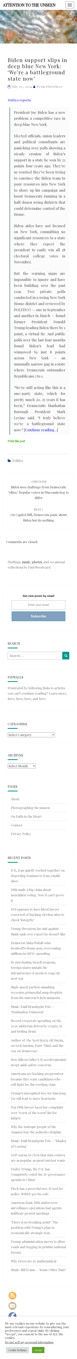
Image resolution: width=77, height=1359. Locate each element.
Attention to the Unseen (29, 5)
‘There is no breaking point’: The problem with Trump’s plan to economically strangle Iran (34, 1227)
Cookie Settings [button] (17, 1350)
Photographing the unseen (30, 808)
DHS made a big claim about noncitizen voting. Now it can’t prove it (37, 895)
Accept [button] (38, 1350)
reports (19, 100)
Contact (16, 825)
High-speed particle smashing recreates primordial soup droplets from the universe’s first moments (36, 992)
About (15, 799)
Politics (17, 461)
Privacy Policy (21, 834)
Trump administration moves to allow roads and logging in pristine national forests (38, 1246)
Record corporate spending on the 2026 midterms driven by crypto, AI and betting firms (36, 1026)
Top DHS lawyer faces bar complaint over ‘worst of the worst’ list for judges (37, 1112)
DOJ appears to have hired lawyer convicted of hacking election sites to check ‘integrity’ (37, 914)
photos (37, 562)
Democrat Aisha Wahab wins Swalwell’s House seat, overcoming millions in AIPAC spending (36, 948)
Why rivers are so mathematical (33, 1261)
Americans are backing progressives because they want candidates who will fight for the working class (37, 1079)
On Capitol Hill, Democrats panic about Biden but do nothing (38, 515)
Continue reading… (41, 430)
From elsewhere (50, 87)
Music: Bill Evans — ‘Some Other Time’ (38, 1270)
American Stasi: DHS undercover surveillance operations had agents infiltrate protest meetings (36, 1208)
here (11, 699)
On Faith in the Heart (26, 816)
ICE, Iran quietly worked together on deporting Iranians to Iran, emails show (38, 875)
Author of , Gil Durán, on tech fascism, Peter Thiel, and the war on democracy (37, 1045)
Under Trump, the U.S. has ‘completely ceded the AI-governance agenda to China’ (38, 1174)
